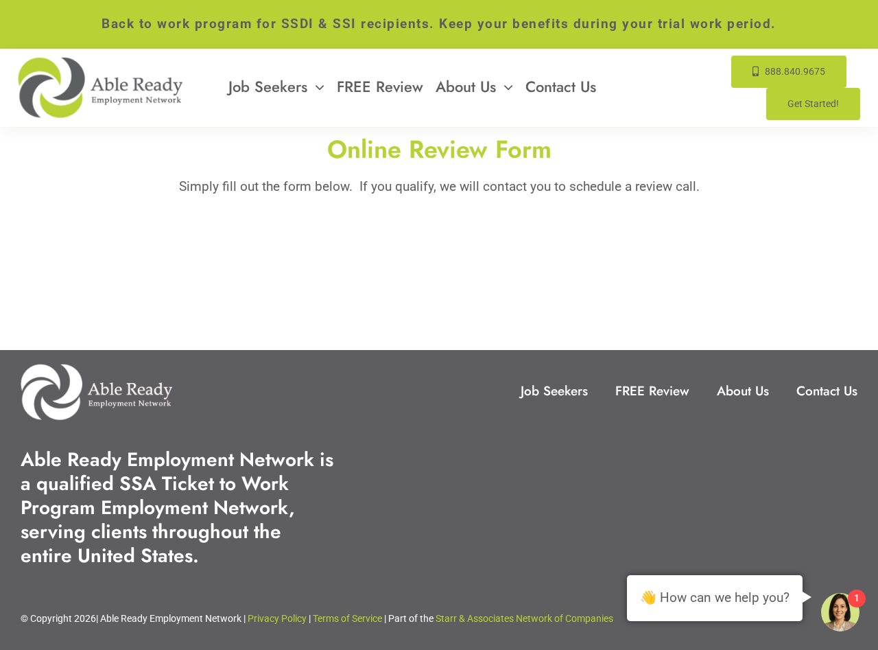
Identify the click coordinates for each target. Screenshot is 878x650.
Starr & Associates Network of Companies (524, 618)
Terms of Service (347, 618)
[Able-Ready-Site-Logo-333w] (100, 63)
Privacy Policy (277, 618)
